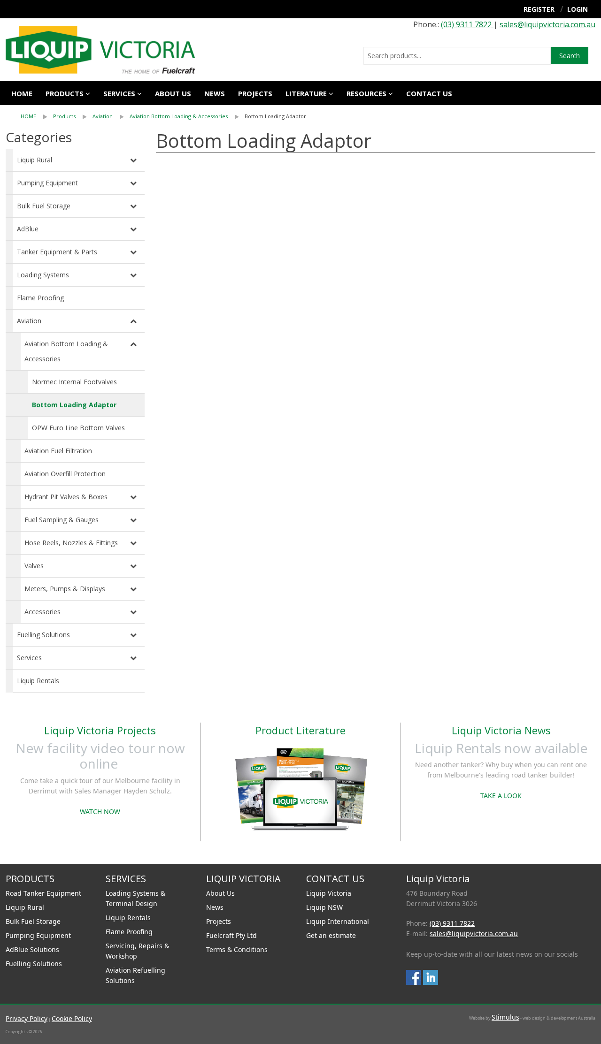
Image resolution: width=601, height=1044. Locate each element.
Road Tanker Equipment (43, 893)
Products (65, 93)
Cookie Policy (72, 1018)
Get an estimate (331, 935)
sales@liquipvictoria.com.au (547, 24)
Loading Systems (43, 274)
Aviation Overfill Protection (65, 473)
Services (29, 657)
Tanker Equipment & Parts (57, 251)
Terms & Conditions (237, 949)
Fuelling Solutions (43, 634)
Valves (34, 565)
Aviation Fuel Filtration (58, 450)
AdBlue (28, 228)
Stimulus (505, 1017)
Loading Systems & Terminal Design (135, 898)
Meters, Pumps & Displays (64, 588)
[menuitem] (37, 116)
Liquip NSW (324, 907)
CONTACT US (429, 93)
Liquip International (337, 921)
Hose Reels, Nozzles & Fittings (71, 542)
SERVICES (119, 93)
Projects (255, 93)
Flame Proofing (40, 297)
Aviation (102, 116)
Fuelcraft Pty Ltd (231, 935)
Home (21, 93)
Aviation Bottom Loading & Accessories (179, 116)
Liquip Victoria (328, 893)
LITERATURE (306, 93)
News (214, 93)
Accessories (42, 611)
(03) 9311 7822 (467, 24)
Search (569, 55)
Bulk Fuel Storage (43, 205)
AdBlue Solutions (32, 949)
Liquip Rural (34, 159)
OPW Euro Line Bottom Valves (78, 427)
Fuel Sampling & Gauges (61, 519)
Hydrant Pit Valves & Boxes (66, 496)
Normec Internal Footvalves (74, 381)
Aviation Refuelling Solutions (135, 975)
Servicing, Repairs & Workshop (137, 950)
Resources (366, 93)
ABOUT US (173, 93)
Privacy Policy (26, 1018)
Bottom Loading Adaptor (275, 116)
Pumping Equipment (47, 182)
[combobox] (457, 55)
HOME (28, 116)
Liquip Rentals (38, 680)
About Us (220, 893)
